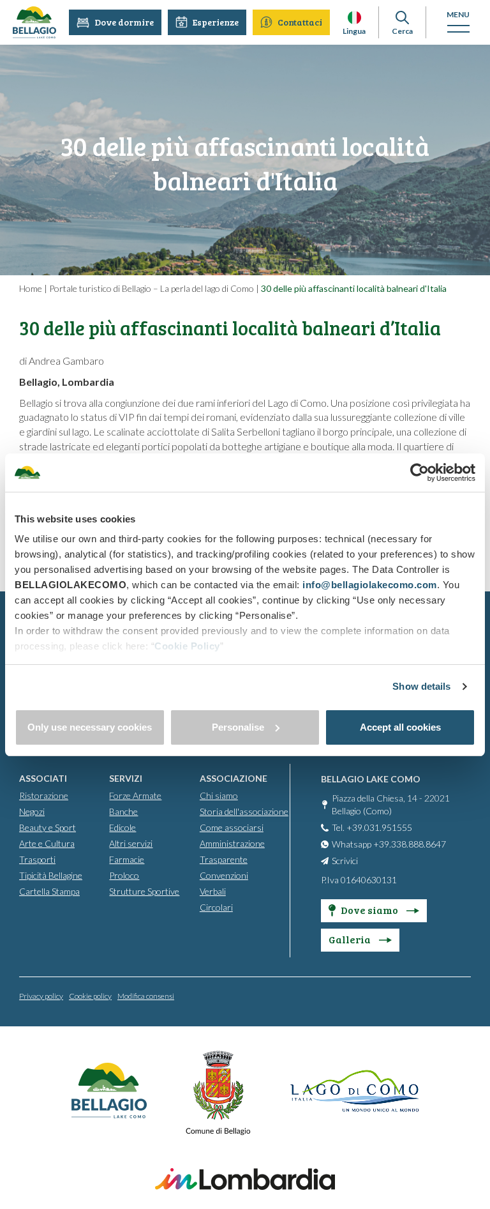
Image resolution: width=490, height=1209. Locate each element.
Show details (421, 686)
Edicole (122, 827)
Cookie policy (90, 996)
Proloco (124, 875)
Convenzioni (224, 875)
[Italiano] (354, 17)
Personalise (238, 727)
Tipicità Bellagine (50, 875)
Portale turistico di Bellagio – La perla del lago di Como (151, 288)
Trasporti (37, 859)
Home (30, 288)
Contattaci (300, 22)
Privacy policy (41, 996)
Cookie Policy (187, 646)
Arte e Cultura (47, 843)
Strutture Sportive (144, 891)
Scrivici (345, 860)
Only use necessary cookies (89, 727)
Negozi (32, 811)
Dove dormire (124, 22)
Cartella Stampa (49, 891)
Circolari (216, 907)
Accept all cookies (400, 727)
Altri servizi (130, 843)
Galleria (351, 939)
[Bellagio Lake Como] (34, 22)
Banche (123, 811)
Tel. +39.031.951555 (372, 827)
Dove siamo (370, 909)
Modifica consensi (145, 996)
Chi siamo (219, 795)
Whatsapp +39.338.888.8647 (389, 844)
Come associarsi (232, 827)
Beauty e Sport (47, 827)
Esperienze (216, 22)
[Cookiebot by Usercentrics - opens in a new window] (419, 472)
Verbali (213, 891)
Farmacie (126, 859)
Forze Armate (135, 795)
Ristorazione (43, 795)
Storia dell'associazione (244, 811)
